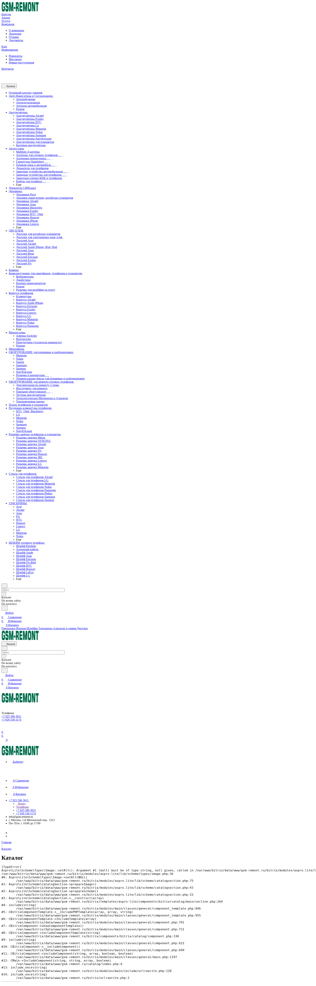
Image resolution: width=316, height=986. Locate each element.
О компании (16, 30)
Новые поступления (21, 62)
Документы (16, 40)
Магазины (15, 59)
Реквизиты (15, 55)
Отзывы (14, 37)
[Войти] (3, 727)
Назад (21, 803)
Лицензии (15, 33)
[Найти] (4, 608)
